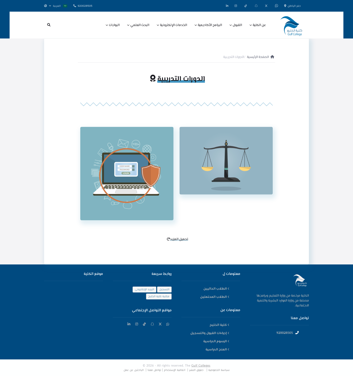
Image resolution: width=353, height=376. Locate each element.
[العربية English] (55, 5)
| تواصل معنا (155, 370)
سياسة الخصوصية (219, 370)
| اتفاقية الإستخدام (176, 370)
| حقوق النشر (198, 370)
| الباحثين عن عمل (135, 370)
